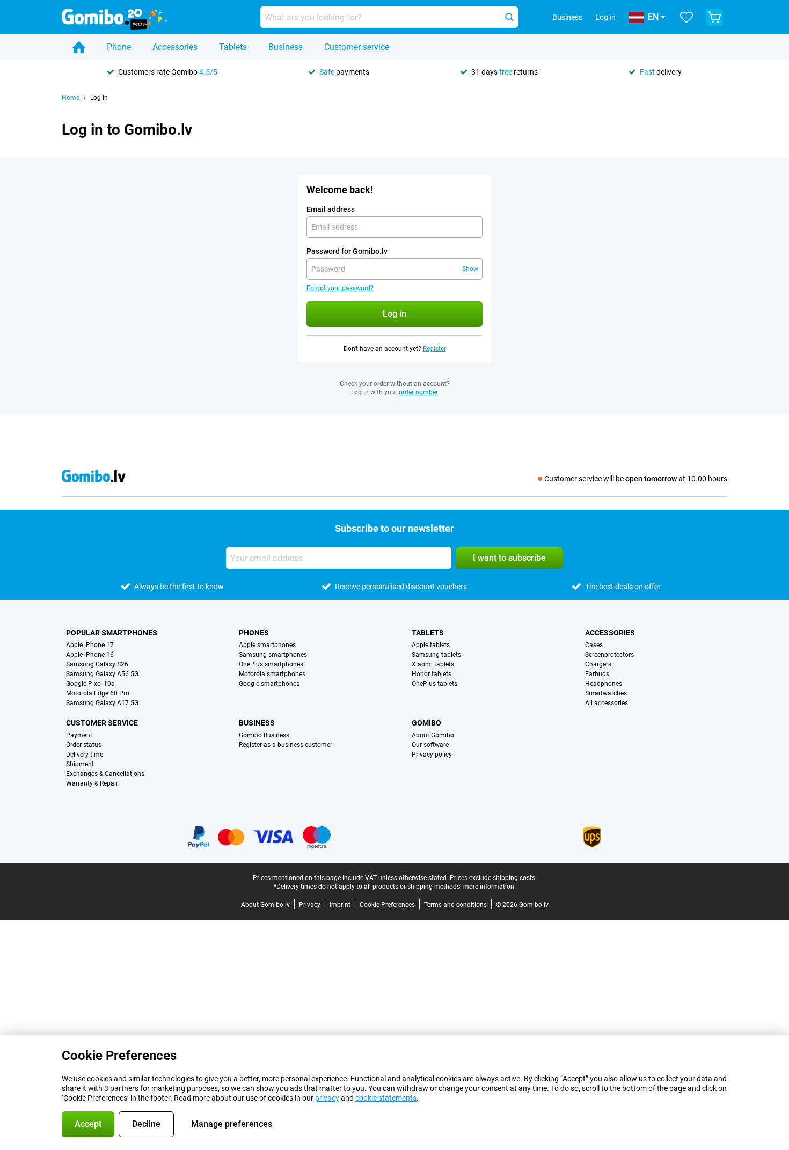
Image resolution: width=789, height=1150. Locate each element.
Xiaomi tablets (433, 664)
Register (434, 349)
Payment (79, 735)
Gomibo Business (264, 735)
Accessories (175, 47)
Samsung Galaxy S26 (97, 664)
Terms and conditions (455, 905)
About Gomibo (433, 735)
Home (70, 97)
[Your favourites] (686, 17)
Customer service (356, 47)
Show (470, 269)
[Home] (79, 47)
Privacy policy (432, 754)
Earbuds (597, 674)
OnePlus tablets (434, 683)
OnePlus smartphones (271, 664)
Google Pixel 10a (90, 683)
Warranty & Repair (92, 783)
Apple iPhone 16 (90, 654)
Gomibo (426, 723)
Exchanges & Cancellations (105, 774)
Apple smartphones (267, 645)
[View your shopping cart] (714, 17)
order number (418, 392)
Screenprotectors (609, 654)
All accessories (606, 703)
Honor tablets (431, 674)
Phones (254, 632)
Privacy (309, 905)
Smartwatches (606, 693)
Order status (83, 745)
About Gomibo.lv (265, 905)
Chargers (598, 664)
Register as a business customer (285, 745)
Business (285, 47)
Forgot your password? (340, 288)
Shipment (80, 764)
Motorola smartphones (272, 674)
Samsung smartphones (273, 654)
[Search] (509, 17)
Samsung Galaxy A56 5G (102, 674)
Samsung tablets (436, 654)
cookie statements (386, 1098)
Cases (594, 645)
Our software (430, 745)
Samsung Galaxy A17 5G (102, 703)
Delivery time (84, 754)
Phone (119, 47)
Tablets (233, 47)
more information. (489, 886)
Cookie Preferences (387, 905)
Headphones (603, 683)
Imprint (340, 905)
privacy (327, 1098)
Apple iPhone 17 (90, 645)
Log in (605, 17)
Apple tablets (431, 645)
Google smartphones (269, 683)
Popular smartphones (111, 632)
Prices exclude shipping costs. (493, 878)
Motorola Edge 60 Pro (97, 693)
